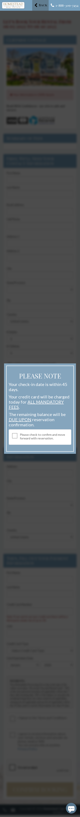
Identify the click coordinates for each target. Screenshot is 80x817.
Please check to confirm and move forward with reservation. (42, 436)
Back (42, 5)
